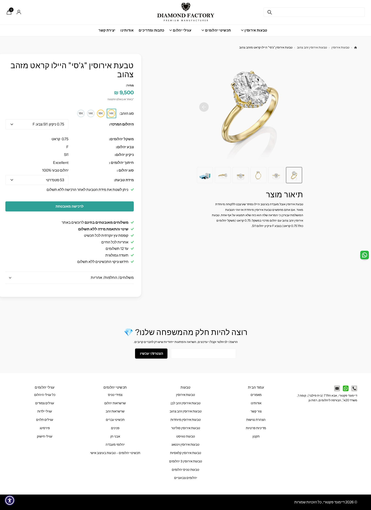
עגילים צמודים (44, 403)
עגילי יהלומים (44, 387)
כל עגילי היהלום (44, 395)
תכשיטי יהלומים (115, 387)
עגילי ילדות (44, 411)
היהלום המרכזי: (121, 124)
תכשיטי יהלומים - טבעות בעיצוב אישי (115, 453)
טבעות (185, 387)
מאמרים (256, 395)
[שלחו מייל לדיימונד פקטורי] (337, 388)
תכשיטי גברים (115, 420)
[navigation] (294, 175)
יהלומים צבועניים (185, 478)
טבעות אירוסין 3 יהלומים (185, 461)
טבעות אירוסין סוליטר (185, 428)
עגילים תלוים (44, 420)
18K (100, 113)
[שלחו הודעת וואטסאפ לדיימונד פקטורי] (346, 388)
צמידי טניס (115, 395)
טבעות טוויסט (185, 436)
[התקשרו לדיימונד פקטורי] (354, 388)
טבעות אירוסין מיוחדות (185, 420)
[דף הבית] (355, 47)
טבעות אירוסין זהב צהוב (312, 47)
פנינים (115, 428)
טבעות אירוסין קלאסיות (185, 453)
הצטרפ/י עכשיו (151, 353)
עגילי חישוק (44, 436)
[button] (204, 107)
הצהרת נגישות (256, 420)
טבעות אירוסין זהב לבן (186, 403)
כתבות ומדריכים (151, 30)
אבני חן (115, 436)
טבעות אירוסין (340, 47)
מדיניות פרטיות (256, 428)
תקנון (256, 436)
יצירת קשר (107, 30)
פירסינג (45, 428)
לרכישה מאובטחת (70, 206)
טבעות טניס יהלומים (185, 470)
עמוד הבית (256, 387)
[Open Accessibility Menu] (9, 500)
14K (111, 113)
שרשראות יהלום (115, 403)
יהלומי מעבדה (115, 445)
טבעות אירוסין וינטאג (185, 445)
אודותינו (127, 30)
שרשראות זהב (115, 411)
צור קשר (256, 411)
